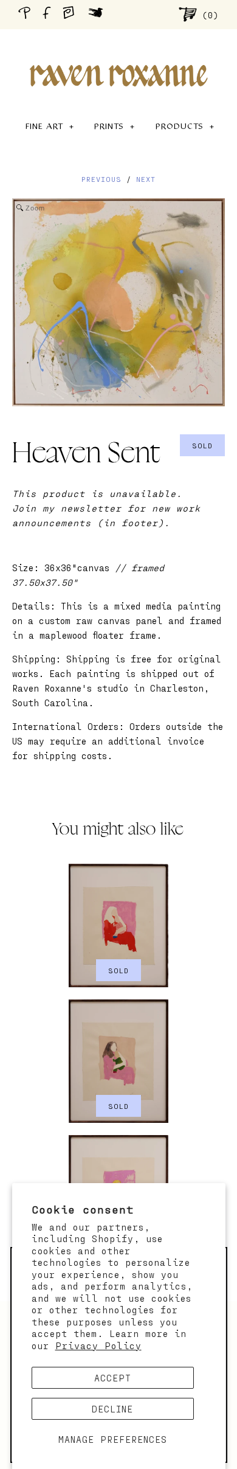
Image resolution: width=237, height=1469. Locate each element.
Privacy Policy (98, 1345)
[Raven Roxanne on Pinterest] (26, 14)
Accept (112, 1377)
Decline (112, 1408)
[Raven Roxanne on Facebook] (49, 14)
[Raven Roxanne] (118, 54)
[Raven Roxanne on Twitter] (98, 14)
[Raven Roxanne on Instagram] (72, 14)
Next (146, 179)
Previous (101, 179)
